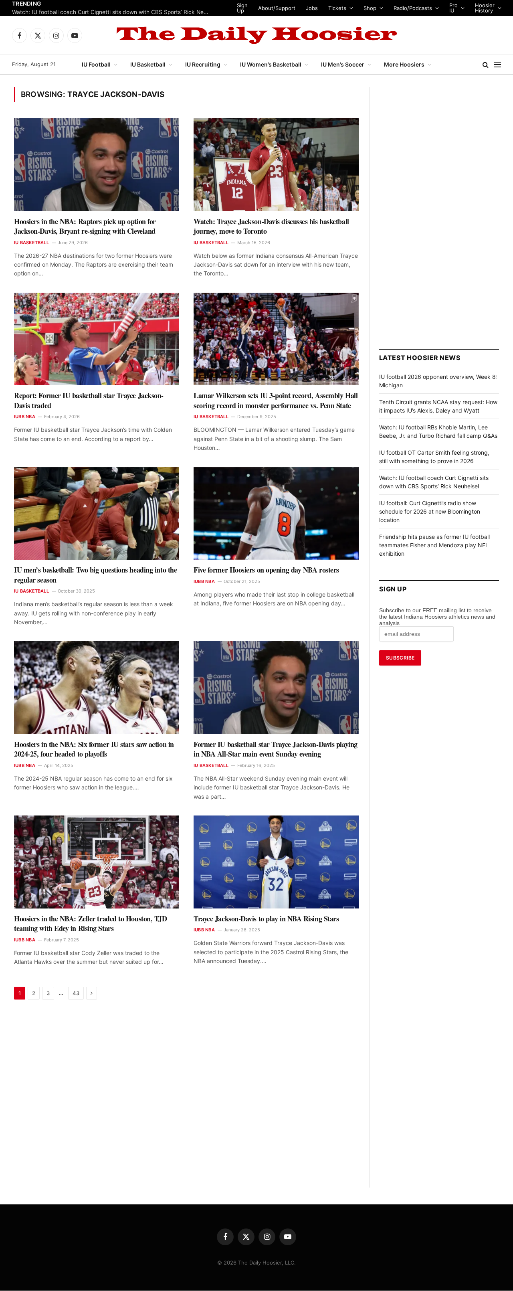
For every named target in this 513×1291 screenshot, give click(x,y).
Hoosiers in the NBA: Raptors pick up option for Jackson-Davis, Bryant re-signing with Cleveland (85, 226)
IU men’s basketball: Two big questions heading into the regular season (95, 575)
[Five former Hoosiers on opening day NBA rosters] (276, 513)
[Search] (485, 65)
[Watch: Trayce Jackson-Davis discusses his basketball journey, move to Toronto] (276, 164)
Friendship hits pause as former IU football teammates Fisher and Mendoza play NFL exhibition (434, 545)
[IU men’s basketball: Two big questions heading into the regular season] (96, 513)
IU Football (96, 64)
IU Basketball (148, 64)
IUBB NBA (24, 416)
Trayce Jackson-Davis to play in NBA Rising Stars (266, 918)
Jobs (323, 8)
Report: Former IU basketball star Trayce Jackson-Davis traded (89, 400)
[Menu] (497, 65)
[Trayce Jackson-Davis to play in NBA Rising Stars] (276, 862)
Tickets (348, 8)
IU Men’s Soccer (342, 64)
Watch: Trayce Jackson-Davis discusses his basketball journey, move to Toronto (271, 226)
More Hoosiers (404, 64)
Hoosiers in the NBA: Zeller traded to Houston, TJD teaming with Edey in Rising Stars (90, 923)
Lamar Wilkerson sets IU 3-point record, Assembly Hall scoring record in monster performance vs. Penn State (275, 400)
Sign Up (253, 8)
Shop (381, 8)
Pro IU (464, 8)
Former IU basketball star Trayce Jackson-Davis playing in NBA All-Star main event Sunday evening (275, 749)
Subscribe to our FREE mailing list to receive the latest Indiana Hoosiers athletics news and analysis (437, 616)
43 (76, 993)
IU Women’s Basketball (270, 64)
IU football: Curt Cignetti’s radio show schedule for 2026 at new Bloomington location (112, 12)
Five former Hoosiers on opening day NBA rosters (266, 570)
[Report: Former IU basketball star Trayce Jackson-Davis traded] (96, 339)
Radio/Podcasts (424, 8)
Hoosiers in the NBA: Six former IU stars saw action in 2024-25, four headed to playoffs (94, 749)
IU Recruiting (202, 64)
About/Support (288, 8)
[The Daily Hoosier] (256, 35)
